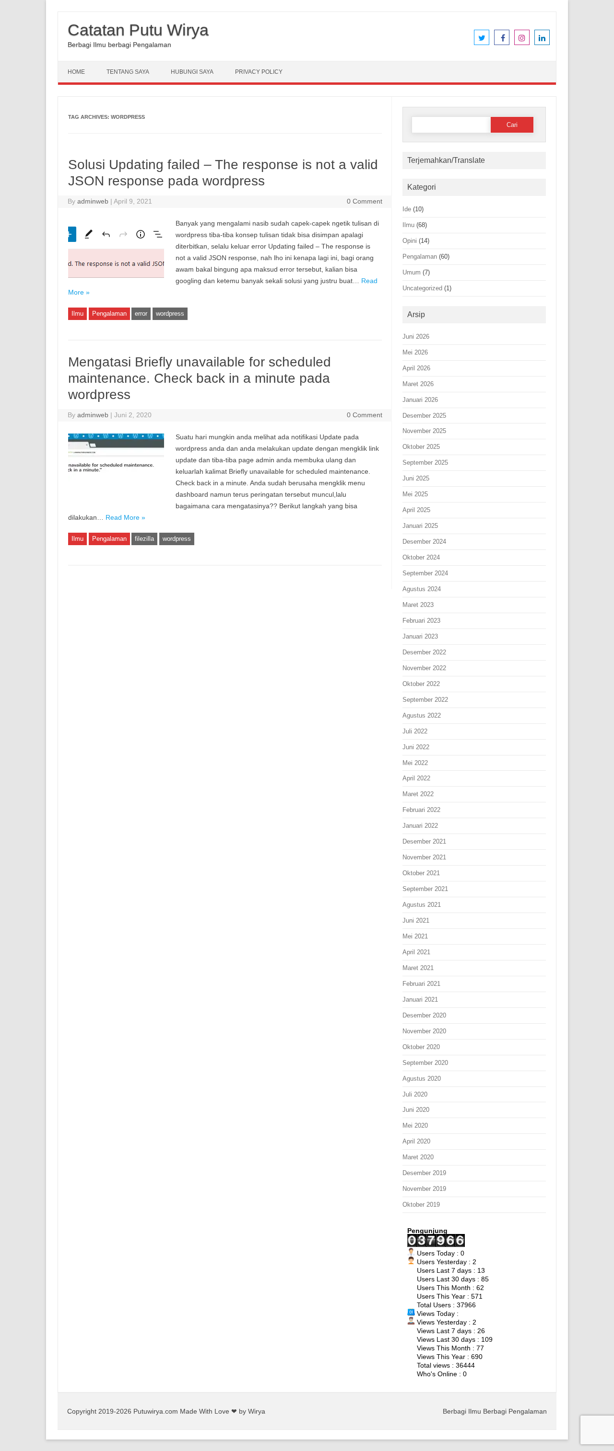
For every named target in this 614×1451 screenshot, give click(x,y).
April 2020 (416, 1141)
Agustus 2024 (421, 589)
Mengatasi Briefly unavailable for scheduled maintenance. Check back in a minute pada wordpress (199, 377)
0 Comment (364, 201)
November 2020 (424, 1031)
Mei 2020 (415, 1125)
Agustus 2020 (421, 1078)
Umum (411, 272)
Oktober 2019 (421, 1204)
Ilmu (77, 313)
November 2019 (424, 1188)
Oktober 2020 (421, 1047)
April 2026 (416, 368)
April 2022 (416, 778)
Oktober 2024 (421, 557)
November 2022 (424, 668)
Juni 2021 (415, 920)
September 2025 (425, 462)
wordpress (170, 313)
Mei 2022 (415, 762)
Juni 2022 (415, 747)
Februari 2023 (421, 620)
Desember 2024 (424, 541)
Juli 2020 (414, 1094)
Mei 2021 (415, 936)
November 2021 (424, 857)
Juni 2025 (415, 478)
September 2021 (425, 888)
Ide (406, 209)
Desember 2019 (424, 1173)
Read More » (125, 517)
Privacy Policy (259, 72)
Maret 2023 (418, 604)
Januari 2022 (420, 825)
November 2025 (424, 430)
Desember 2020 (424, 1015)
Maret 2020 (418, 1157)
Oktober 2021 (421, 873)
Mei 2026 (415, 352)
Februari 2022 (421, 809)
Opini (409, 240)
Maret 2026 (418, 384)
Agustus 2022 (421, 715)
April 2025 (416, 510)
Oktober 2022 (421, 683)
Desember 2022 (424, 652)
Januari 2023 (420, 636)
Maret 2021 (418, 967)
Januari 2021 (420, 999)
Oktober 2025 (421, 446)
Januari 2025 (420, 525)
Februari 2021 (421, 983)
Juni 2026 (415, 336)
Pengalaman (109, 313)
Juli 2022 (414, 731)
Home (76, 72)
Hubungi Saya (192, 72)
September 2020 (425, 1062)
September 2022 (425, 699)
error (141, 313)
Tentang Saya (127, 72)
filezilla (144, 538)
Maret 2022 (418, 794)
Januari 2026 (420, 399)
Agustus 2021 (421, 904)
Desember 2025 (424, 415)
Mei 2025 (415, 494)
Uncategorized (422, 288)
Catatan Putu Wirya (138, 30)
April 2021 (416, 952)
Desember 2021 (424, 841)
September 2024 (425, 573)
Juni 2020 (415, 1109)
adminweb (92, 201)
